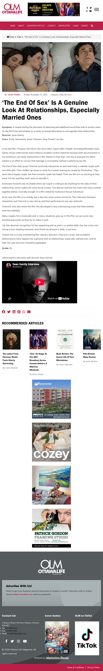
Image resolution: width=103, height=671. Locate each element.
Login (75, 26)
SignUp (84, 26)
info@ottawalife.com (22, 594)
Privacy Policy (93, 667)
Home (12, 26)
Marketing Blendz (57, 657)
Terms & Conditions (75, 667)
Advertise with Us (36, 26)
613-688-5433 (11, 628)
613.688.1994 (11, 631)
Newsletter (64, 26)
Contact (52, 26)
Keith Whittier (14, 94)
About (21, 26)
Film (19, 36)
